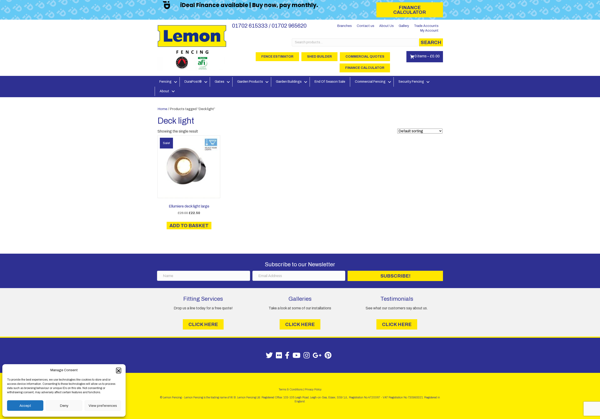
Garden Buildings (289, 81)
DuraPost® (193, 81)
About (164, 91)
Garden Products (250, 81)
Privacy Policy (313, 389)
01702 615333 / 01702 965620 (269, 26)
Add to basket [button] (189, 225)
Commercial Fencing (370, 81)
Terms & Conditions (291, 389)
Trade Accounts (426, 26)
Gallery (404, 26)
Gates (219, 81)
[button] (118, 370)
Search (431, 42)
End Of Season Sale (330, 81)
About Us (386, 26)
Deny (64, 406)
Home (162, 109)
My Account (429, 30)
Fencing (165, 81)
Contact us (365, 26)
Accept (25, 406)
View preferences (103, 406)
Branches (344, 26)
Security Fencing (411, 81)
